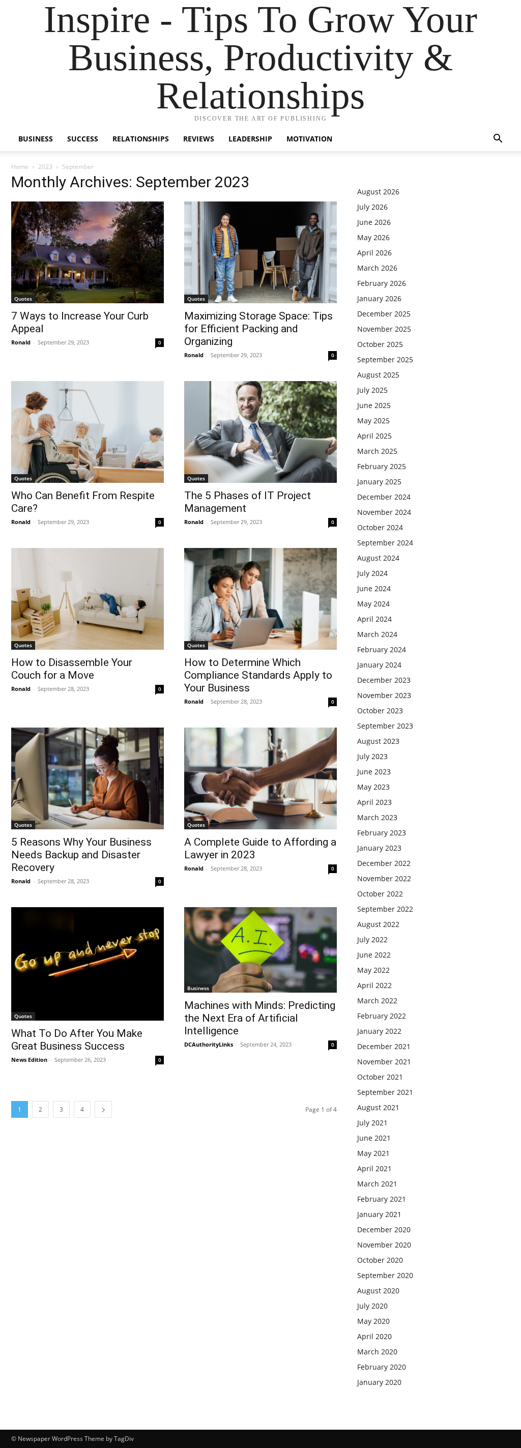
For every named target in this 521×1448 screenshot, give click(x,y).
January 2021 (379, 1214)
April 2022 (374, 985)
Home (19, 166)
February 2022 (381, 1016)
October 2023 (380, 710)
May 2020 (373, 1321)
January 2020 (379, 1382)
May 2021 (373, 1153)
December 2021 (384, 1046)
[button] (497, 139)
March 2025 (377, 451)
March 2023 (377, 817)
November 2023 (384, 695)
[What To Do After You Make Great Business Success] (87, 964)
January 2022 (379, 1031)
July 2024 (372, 573)
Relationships (140, 138)
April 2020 (374, 1336)
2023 (45, 166)
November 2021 (384, 1061)
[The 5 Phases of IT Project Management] (260, 432)
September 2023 (385, 726)
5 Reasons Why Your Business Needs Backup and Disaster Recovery (81, 855)
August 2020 (378, 1290)
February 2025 (381, 466)
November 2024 (384, 512)
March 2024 (377, 634)
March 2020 (377, 1351)
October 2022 (380, 894)
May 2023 (373, 787)
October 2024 (380, 527)
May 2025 (373, 420)
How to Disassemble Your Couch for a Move (71, 668)
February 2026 (381, 283)
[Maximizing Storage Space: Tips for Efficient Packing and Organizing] (260, 252)
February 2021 (381, 1199)
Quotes (23, 298)
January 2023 (379, 848)
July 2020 (372, 1306)
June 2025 (374, 405)
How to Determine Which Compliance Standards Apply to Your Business (258, 675)
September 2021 (385, 1092)
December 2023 (384, 680)
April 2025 (374, 436)
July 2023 (372, 756)
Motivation (309, 138)
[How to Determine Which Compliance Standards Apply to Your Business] (260, 599)
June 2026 (374, 222)
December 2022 (384, 863)
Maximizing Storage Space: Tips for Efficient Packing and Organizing (258, 328)
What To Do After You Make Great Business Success (76, 1039)
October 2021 (380, 1077)
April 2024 (374, 619)
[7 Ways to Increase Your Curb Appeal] (87, 252)
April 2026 (374, 252)
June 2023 (374, 771)
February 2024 (381, 649)
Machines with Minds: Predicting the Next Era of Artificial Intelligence (259, 1018)
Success (82, 138)
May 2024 (373, 604)
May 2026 (373, 237)
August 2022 (378, 924)
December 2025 (384, 313)
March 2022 (377, 1000)
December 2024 (384, 497)
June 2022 (374, 955)
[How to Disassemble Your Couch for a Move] (87, 599)
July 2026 (372, 207)
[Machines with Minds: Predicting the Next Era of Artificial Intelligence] (260, 950)
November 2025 (384, 329)
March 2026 (377, 268)
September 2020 (385, 1275)
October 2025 (380, 344)
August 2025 (378, 375)
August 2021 (378, 1107)
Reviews (198, 138)
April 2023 (374, 802)
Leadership (250, 138)
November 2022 (384, 878)
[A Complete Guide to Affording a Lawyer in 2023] (260, 778)
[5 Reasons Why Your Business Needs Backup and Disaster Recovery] (87, 778)
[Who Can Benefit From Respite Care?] (87, 432)
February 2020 (381, 1367)
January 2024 (379, 665)
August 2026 (378, 191)
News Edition (29, 1059)
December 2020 (384, 1229)
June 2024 (374, 588)
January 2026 (379, 298)
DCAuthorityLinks (208, 1044)
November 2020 (384, 1245)
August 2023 (378, 741)
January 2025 (379, 481)
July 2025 (372, 390)
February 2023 (381, 832)
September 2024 (385, 542)
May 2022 (373, 970)
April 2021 (374, 1168)
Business (35, 138)
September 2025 (385, 359)
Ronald (21, 342)
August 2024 (378, 558)
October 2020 (380, 1260)
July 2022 (372, 939)
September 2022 (385, 909)
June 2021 (374, 1138)
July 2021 (372, 1122)
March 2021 (377, 1184)
